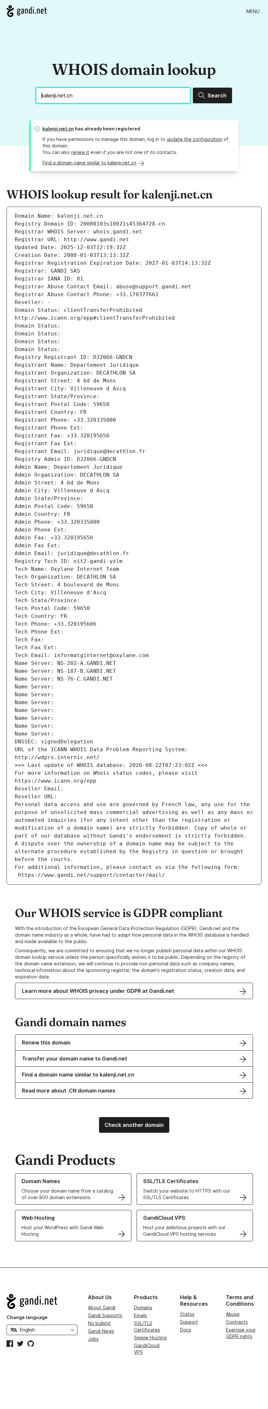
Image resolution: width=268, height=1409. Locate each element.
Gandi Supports (105, 1315)
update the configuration (194, 139)
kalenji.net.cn (58, 128)
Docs (185, 1330)
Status (187, 1314)
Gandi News (101, 1331)
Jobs (93, 1339)
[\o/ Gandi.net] (42, 1301)
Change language (27, 1317)
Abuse (233, 1314)
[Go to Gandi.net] (27, 11)
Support (189, 1322)
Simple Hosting (150, 1337)
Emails (140, 1315)
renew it (80, 152)
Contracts (237, 1322)
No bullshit (99, 1323)
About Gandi (101, 1307)
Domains (143, 1307)
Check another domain (134, 1125)
